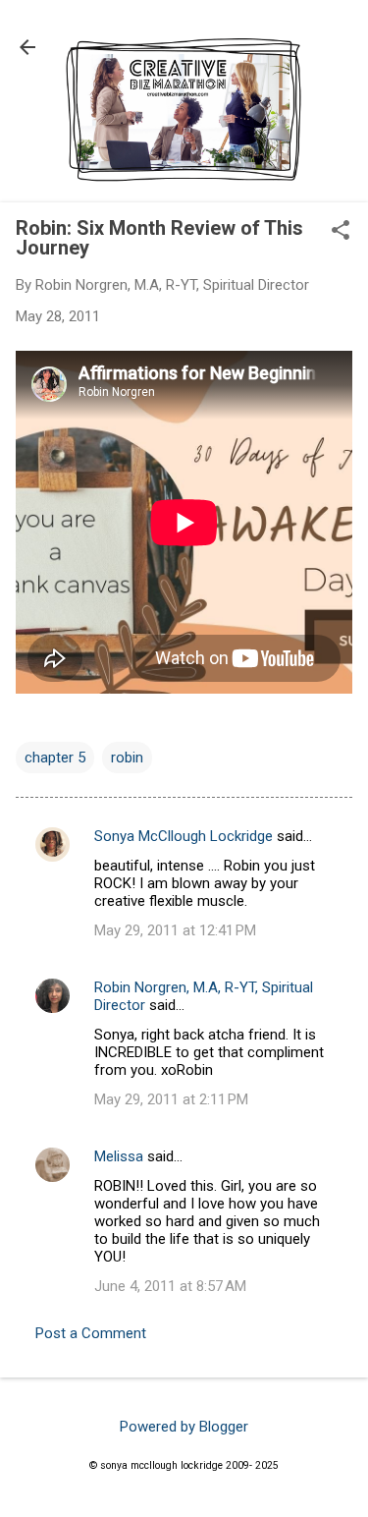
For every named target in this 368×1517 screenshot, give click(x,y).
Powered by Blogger (184, 1426)
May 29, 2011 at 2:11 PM (171, 1099)
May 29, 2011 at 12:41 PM (175, 930)
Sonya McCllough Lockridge (183, 836)
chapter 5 (55, 757)
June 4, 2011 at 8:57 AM (170, 1286)
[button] (340, 232)
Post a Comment (90, 1333)
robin (127, 757)
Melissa (118, 1156)
